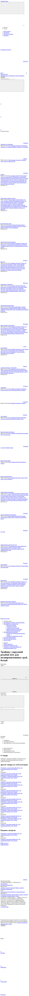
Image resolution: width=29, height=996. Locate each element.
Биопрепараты (11, 333)
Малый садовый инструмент (8, 585)
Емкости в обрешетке (17, 203)
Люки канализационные (12, 289)
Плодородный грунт (6, 390)
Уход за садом (7, 640)
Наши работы (7, 31)
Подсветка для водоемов (7, 332)
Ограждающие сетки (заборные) (16, 350)
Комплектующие (10, 184)
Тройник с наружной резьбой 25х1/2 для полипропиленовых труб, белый (11, 791)
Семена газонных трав (9, 161)
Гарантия (12, 887)
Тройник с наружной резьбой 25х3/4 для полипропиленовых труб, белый (11, 799)
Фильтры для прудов (10, 329)
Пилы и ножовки (21, 584)
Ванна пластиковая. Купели (14, 206)
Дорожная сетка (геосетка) (7, 246)
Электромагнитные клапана (8, 178)
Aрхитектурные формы (9, 637)
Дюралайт (3, 500)
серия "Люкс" (24, 477)
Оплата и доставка (8, 34)
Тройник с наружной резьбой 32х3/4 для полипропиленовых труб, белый (11, 816)
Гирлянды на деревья (6, 499)
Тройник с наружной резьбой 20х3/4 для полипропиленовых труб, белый (11, 782)
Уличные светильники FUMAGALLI (13, 516)
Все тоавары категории (15, 145)
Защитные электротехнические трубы (15, 268)
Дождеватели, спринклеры (19, 177)
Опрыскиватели (21, 583)
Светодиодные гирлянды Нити (8, 496)
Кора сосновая (24, 433)
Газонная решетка (18, 246)
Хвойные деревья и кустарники (20, 147)
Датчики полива (5, 180)
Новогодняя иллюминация (13, 630)
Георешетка (3, 244)
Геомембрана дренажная (20, 244)
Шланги (19, 270)
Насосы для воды (13, 180)
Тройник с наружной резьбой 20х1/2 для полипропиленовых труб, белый (11, 774)
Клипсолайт (25, 499)
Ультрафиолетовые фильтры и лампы (15, 330)
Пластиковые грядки (22, 370)
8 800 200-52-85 (4, 844)
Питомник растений (6, 892)
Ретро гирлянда (7, 495)
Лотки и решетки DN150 (15, 226)
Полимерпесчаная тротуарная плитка (13, 419)
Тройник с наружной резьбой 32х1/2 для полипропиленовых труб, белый (11, 808)
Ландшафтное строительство (11, 624)
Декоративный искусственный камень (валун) (12, 549)
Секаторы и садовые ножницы (8, 584)
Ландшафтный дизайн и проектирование (14, 622)
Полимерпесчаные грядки (10, 370)
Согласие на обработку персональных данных (14, 895)
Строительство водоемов (13, 628)
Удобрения (23, 389)
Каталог (3, 77)
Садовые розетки (17, 332)
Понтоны (11, 207)
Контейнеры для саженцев (10, 583)
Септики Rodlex (17, 308)
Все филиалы (4, 883)
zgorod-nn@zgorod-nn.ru (7, 885)
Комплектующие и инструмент (17, 291)
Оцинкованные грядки (6, 371)
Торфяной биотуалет (6, 550)
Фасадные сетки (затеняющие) (8, 352)
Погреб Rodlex (24, 566)
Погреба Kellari (4, 567)
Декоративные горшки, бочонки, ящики (11, 547)
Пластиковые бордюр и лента (20, 371)
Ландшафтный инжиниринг (11, 632)
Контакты (6, 35)
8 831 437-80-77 (4, 843)
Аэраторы (18, 329)
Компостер (23, 546)
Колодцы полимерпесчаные (20, 287)
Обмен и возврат (19, 887)
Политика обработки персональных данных (12, 894)
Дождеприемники (13, 227)
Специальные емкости (6, 203)
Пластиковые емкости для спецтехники (11, 205)
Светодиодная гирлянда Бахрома (20, 495)
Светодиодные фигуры (12, 500)
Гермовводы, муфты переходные (9, 270)
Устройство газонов (12, 626)
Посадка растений (11, 625)
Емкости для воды (9, 181)
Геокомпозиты (10, 244)
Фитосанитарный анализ (10, 639)
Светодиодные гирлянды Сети (18, 497)
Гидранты (16, 181)
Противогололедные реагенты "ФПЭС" (17, 604)
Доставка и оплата (5, 887)
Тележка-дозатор (5, 605)
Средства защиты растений (18, 390)
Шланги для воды (8, 182)
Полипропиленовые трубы (12, 267)
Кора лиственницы (5, 434)
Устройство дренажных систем (14, 636)
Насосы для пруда (8, 328)
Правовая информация (6, 889)
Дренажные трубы (12, 266)
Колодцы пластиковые (6, 288)
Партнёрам (6, 32)
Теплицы (23, 403)
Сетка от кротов (20, 352)
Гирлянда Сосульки (16, 499)
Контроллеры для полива (21, 178)
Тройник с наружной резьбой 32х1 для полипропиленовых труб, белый (10, 825)
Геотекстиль (24, 243)
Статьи (17, 892)
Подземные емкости (8, 202)
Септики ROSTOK (10, 309)
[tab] (14, 736)
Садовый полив (8, 177)
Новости (13, 892)
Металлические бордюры (7, 373)
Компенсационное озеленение (14, 629)
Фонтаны (15, 328)
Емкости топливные (19, 202)
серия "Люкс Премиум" (7, 479)
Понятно (3, 925)
